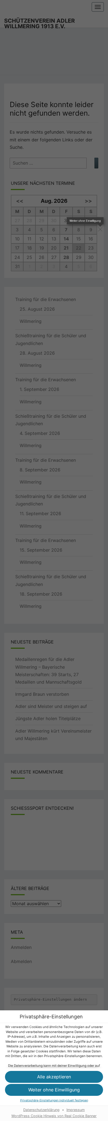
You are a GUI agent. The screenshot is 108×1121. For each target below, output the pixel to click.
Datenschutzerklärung (41, 1110)
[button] (54, 1077)
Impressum (75, 1110)
